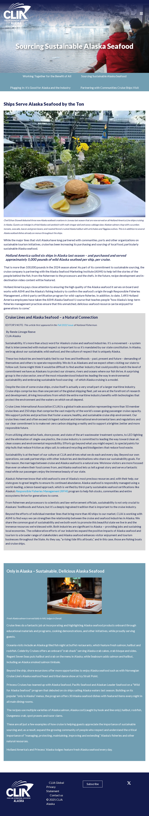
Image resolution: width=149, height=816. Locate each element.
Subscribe (93, 784)
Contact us (56, 795)
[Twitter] (129, 783)
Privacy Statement (52, 789)
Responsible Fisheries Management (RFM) (42, 491)
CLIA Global (56, 782)
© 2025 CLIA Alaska (54, 801)
